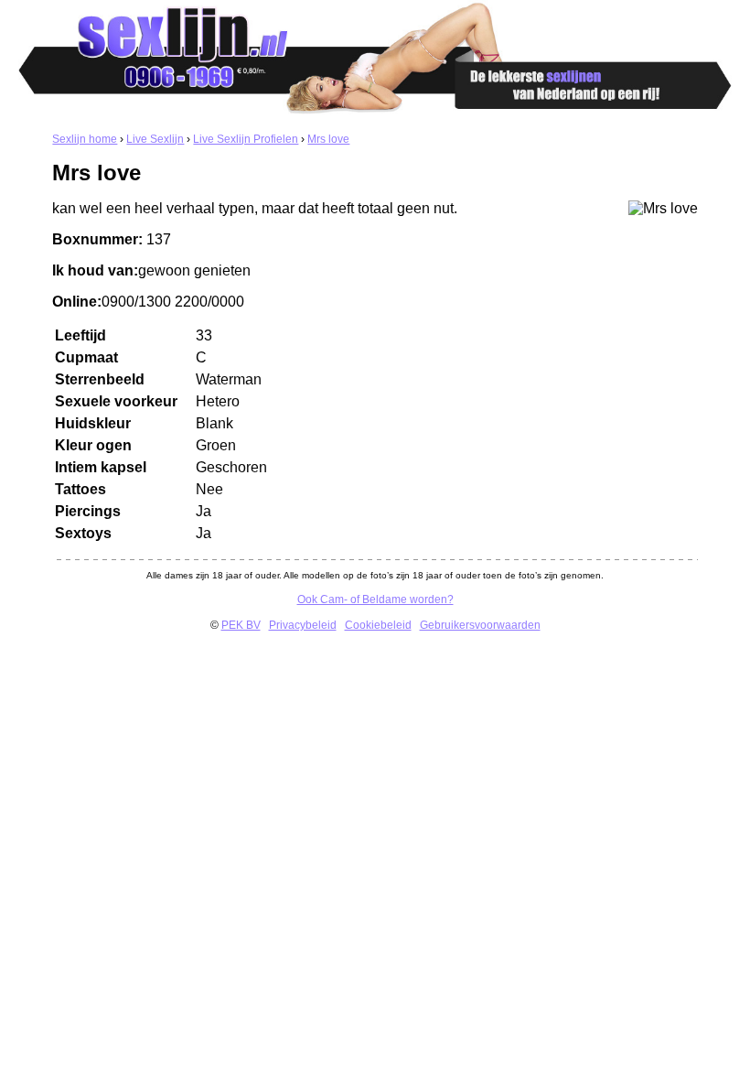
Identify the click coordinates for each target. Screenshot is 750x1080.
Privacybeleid (303, 625)
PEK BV (241, 625)
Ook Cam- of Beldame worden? (375, 599)
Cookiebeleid (378, 625)
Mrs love (328, 139)
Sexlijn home (84, 139)
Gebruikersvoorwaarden (480, 625)
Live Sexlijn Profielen (245, 139)
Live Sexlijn (155, 139)
